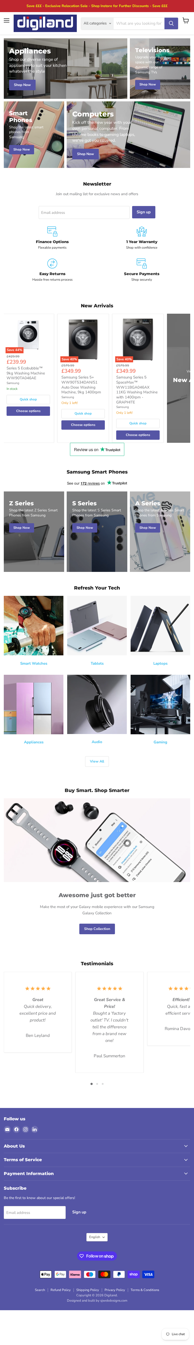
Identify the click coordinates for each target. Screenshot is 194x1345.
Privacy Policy (115, 1290)
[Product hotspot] (127, 843)
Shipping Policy (87, 1290)
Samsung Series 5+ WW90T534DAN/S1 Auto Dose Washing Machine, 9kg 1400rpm (81, 385)
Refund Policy (61, 1290)
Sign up (144, 212)
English (94, 1237)
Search (40, 1290)
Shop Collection (97, 928)
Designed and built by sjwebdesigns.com (97, 1300)
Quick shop (28, 399)
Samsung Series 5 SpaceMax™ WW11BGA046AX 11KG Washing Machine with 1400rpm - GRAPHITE (137, 389)
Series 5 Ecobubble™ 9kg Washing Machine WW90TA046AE (26, 373)
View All (97, 761)
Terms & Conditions (145, 1290)
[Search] (171, 23)
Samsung (13, 383)
